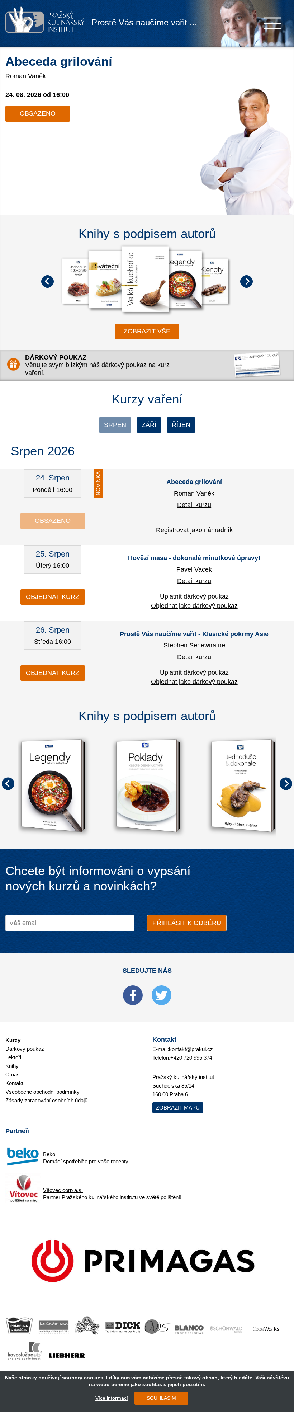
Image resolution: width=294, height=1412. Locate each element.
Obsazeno (38, 113)
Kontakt (14, 1083)
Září (149, 424)
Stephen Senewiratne (194, 645)
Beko (49, 1154)
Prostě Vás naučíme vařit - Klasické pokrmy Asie (194, 634)
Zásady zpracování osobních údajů (46, 1100)
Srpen (115, 424)
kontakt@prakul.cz (191, 1049)
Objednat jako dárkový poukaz (194, 605)
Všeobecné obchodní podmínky (42, 1092)
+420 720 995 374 (191, 1058)
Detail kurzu (194, 504)
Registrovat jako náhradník (194, 530)
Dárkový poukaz (24, 1049)
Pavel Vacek (194, 569)
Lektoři (13, 1057)
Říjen (181, 424)
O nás (12, 1074)
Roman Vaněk (25, 76)
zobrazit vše (147, 331)
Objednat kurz (52, 596)
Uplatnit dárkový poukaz (194, 596)
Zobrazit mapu (178, 1107)
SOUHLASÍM (161, 1398)
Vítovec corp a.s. (63, 1190)
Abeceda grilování (58, 61)
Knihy (12, 1066)
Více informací (111, 1398)
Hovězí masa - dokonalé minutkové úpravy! (194, 558)
